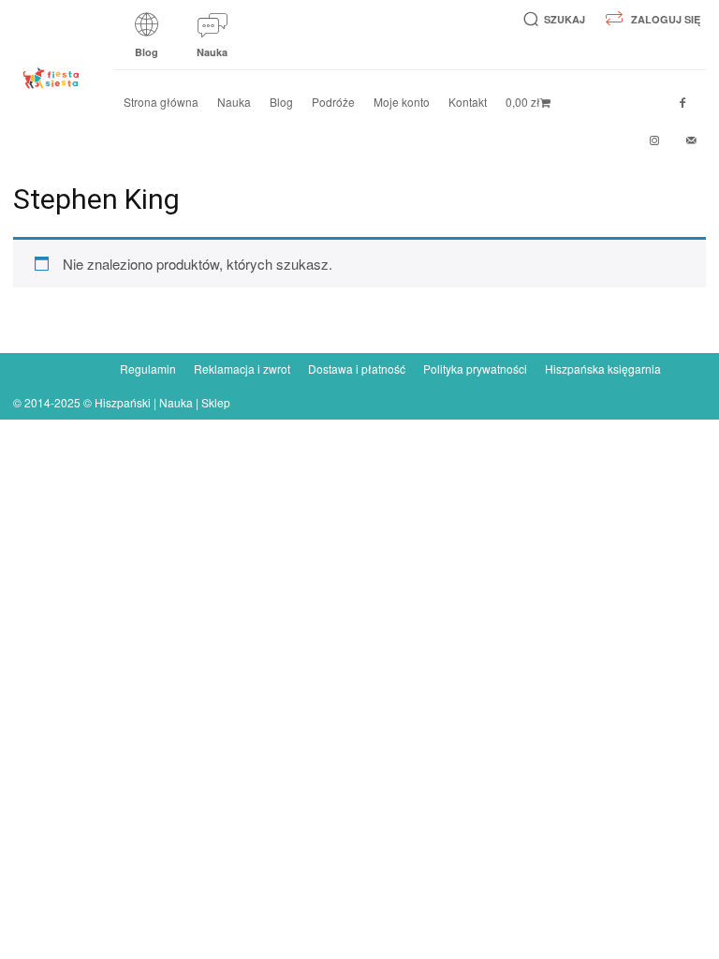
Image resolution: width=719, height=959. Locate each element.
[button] (551, 19)
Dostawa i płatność (356, 368)
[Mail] (692, 140)
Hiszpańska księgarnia (603, 368)
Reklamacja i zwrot (242, 368)
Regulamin (148, 368)
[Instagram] (654, 140)
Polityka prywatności (475, 368)
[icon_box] (147, 41)
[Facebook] (682, 103)
